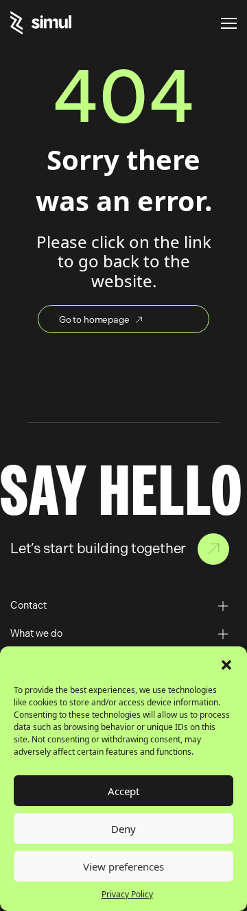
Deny (123, 829)
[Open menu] (229, 23)
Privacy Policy (127, 894)
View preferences (123, 866)
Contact (213, 549)
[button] (226, 663)
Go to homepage (94, 319)
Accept (123, 791)
